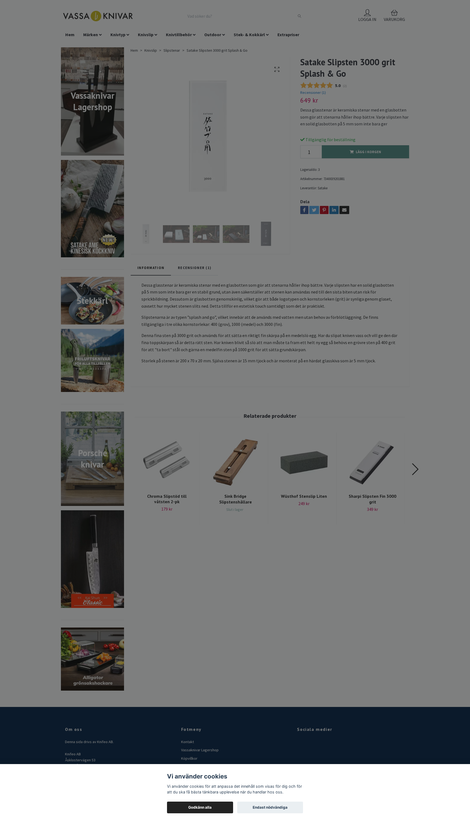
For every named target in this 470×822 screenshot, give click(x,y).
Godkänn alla (200, 807)
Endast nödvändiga (270, 807)
